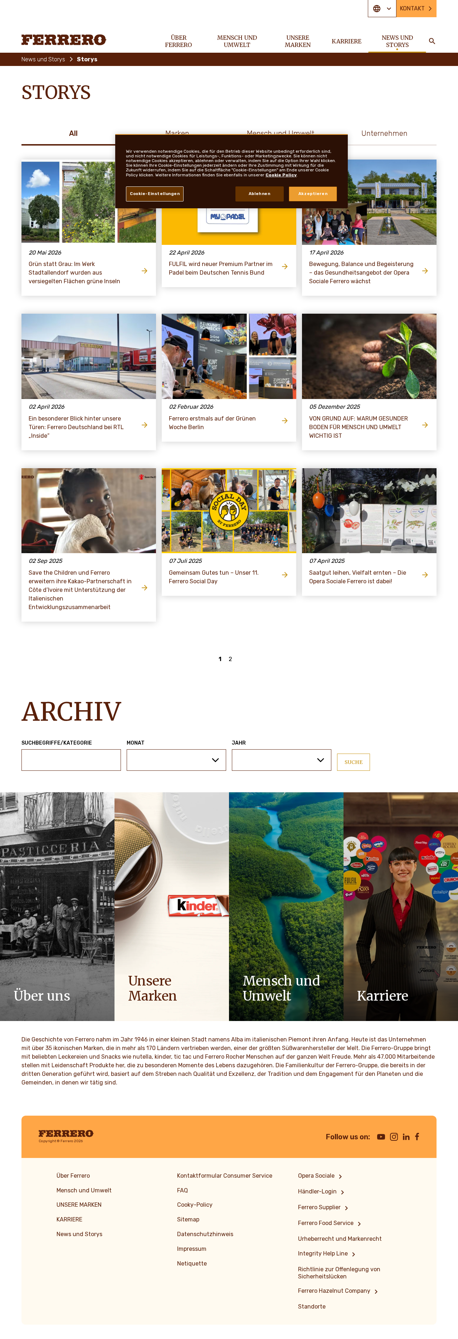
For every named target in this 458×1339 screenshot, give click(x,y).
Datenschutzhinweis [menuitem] (205, 1234)
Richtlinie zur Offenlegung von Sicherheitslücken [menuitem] (339, 1273)
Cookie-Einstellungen (155, 193)
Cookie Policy (281, 174)
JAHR (239, 743)
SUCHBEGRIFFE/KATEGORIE (56, 743)
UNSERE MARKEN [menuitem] (298, 41)
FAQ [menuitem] (182, 1190)
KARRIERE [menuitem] (346, 41)
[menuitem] (321, 1176)
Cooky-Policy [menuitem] (195, 1204)
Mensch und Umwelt (281, 133)
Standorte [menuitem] (312, 1306)
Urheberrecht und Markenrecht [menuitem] (340, 1238)
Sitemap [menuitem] (188, 1219)
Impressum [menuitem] (191, 1248)
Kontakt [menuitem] (412, 8)
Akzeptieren (312, 193)
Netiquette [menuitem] (192, 1263)
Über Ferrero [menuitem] (178, 41)
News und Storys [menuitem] (397, 41)
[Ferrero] (64, 39)
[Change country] (382, 8)
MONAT (136, 743)
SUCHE (353, 762)
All (73, 133)
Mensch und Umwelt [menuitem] (237, 41)
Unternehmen (384, 133)
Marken (177, 133)
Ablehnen (260, 193)
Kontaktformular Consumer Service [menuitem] (224, 1175)
